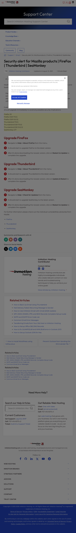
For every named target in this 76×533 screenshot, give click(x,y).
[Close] (65, 78)
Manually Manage (23, 103)
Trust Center (23, 92)
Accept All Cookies (19, 97)
